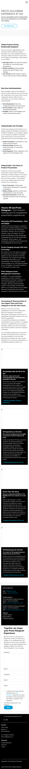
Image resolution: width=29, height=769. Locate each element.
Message (7, 652)
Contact (3, 746)
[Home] (2, 716)
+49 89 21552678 (12, 593)
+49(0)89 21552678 (8, 735)
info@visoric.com (11, 591)
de (4, 719)
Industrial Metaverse (6, 742)
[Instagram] (6, 764)
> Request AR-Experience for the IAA (13, 520)
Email (6, 680)
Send (8, 707)
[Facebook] (1, 764)
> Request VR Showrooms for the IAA (13, 575)
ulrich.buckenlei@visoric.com (14, 603)
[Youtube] (9, 764)
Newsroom (4, 744)
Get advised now (9, 26)
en (6, 719)
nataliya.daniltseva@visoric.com (15, 610)
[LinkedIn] (11, 764)
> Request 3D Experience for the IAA (13, 462)
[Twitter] (4, 764)
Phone (6, 685)
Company (7, 674)
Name (6, 669)
